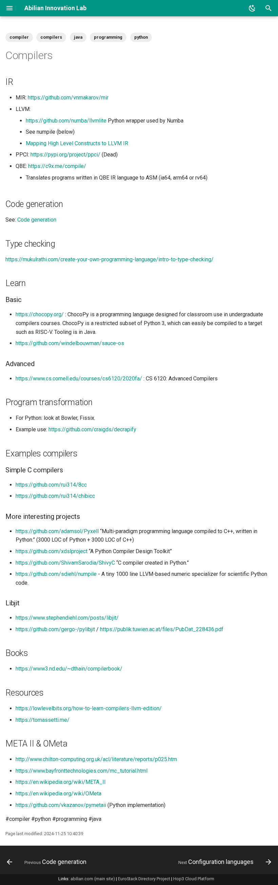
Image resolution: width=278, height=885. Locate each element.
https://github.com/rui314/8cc (51, 485)
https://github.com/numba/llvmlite (66, 120)
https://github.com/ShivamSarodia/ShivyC (65, 563)
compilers (51, 37)
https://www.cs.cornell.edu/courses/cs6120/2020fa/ (79, 378)
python (141, 37)
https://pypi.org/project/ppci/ (65, 154)
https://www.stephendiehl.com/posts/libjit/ (67, 618)
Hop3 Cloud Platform (193, 878)
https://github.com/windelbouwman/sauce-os (70, 343)
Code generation (36, 219)
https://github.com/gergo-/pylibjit (55, 629)
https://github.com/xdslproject (51, 551)
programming (108, 37)
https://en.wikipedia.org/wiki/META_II (61, 782)
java (78, 37)
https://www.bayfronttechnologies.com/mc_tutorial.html (81, 771)
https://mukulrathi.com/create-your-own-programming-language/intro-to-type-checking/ (109, 259)
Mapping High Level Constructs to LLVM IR (77, 143)
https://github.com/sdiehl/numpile (56, 574)
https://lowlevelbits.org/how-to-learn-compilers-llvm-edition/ (89, 708)
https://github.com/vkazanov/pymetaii (61, 805)
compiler (19, 37)
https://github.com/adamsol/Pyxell (57, 531)
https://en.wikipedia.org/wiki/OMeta (58, 793)
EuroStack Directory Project (144, 878)
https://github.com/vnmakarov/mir (68, 97)
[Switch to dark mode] (252, 8)
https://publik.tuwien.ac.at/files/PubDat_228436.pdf (161, 629)
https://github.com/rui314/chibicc (55, 496)
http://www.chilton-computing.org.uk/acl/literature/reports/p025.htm (96, 759)
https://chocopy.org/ (40, 314)
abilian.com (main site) (93, 878)
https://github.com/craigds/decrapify (92, 429)
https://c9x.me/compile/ (57, 166)
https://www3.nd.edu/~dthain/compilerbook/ (69, 668)
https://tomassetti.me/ (43, 720)
